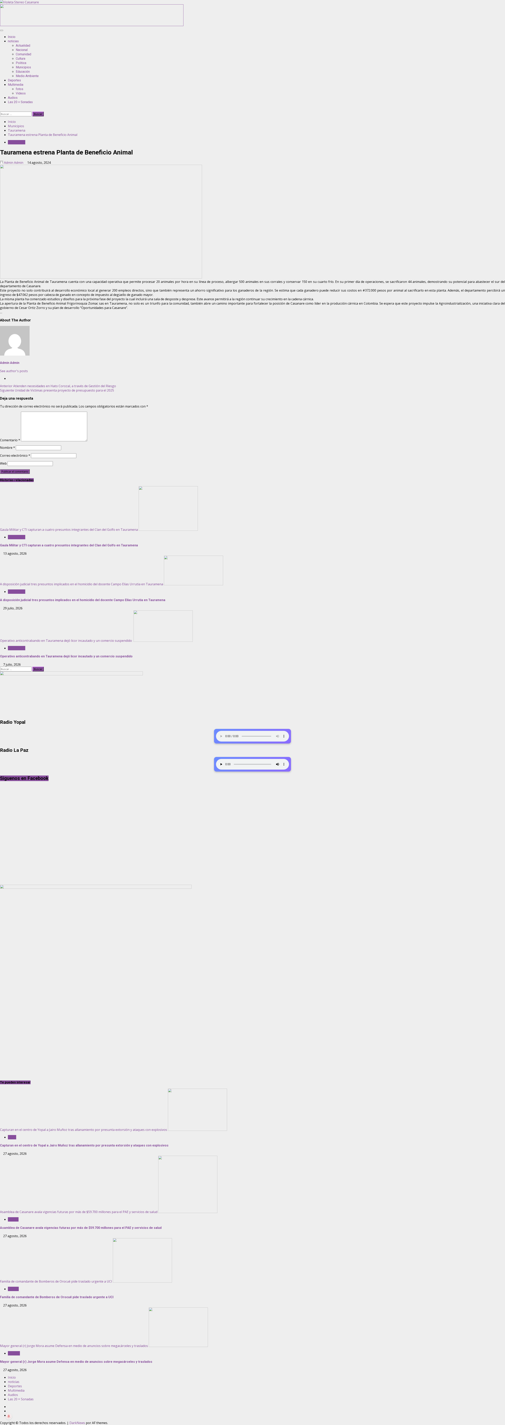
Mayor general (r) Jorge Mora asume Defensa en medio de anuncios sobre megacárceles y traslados (74, 1346)
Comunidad (23, 54)
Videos (21, 93)
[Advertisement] (91, 25)
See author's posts (14, 371)
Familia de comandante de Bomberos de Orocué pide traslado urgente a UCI (56, 1281)
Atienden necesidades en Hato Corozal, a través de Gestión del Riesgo (58, 386)
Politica (21, 63)
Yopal (12, 1137)
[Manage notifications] (9, 1416)
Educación (23, 71)
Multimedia (15, 85)
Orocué (13, 1289)
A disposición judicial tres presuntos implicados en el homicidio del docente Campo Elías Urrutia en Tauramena (81, 584)
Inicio (11, 37)
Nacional (22, 50)
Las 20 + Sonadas (20, 102)
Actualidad (23, 45)
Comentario (10, 440)
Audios (13, 98)
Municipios (23, 67)
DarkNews (77, 1423)
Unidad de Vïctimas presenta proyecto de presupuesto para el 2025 (57, 390)
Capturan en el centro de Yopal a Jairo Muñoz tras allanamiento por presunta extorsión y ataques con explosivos (83, 1130)
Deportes (14, 80)
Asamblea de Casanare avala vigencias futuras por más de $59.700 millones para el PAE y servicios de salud (78, 1212)
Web (3, 463)
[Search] (1, 109)
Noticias (14, 1353)
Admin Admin (13, 162)
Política (13, 1219)
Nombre (7, 447)
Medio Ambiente (27, 76)
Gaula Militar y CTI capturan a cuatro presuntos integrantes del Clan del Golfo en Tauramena (69, 529)
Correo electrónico (15, 455)
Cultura (20, 58)
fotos (19, 89)
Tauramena (16, 142)
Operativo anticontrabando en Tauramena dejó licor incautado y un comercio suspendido (66, 640)
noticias (13, 41)
